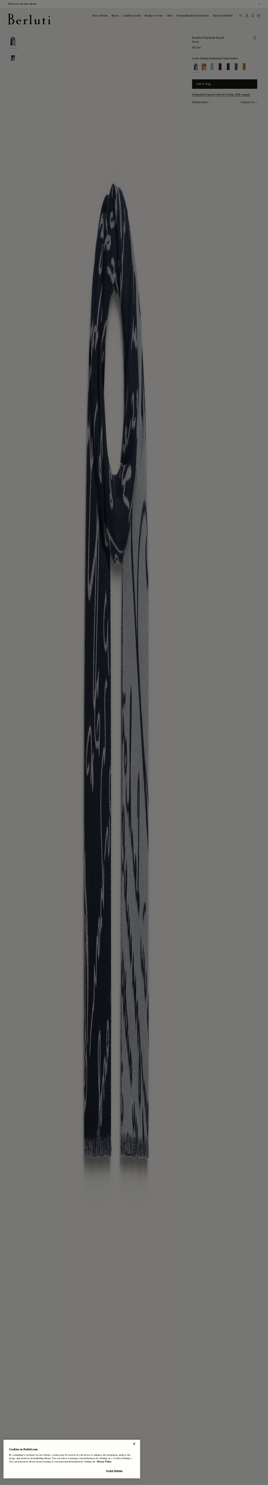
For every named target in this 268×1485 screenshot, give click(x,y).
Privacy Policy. (104, 1461)
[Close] (134, 1443)
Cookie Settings (114, 1470)
